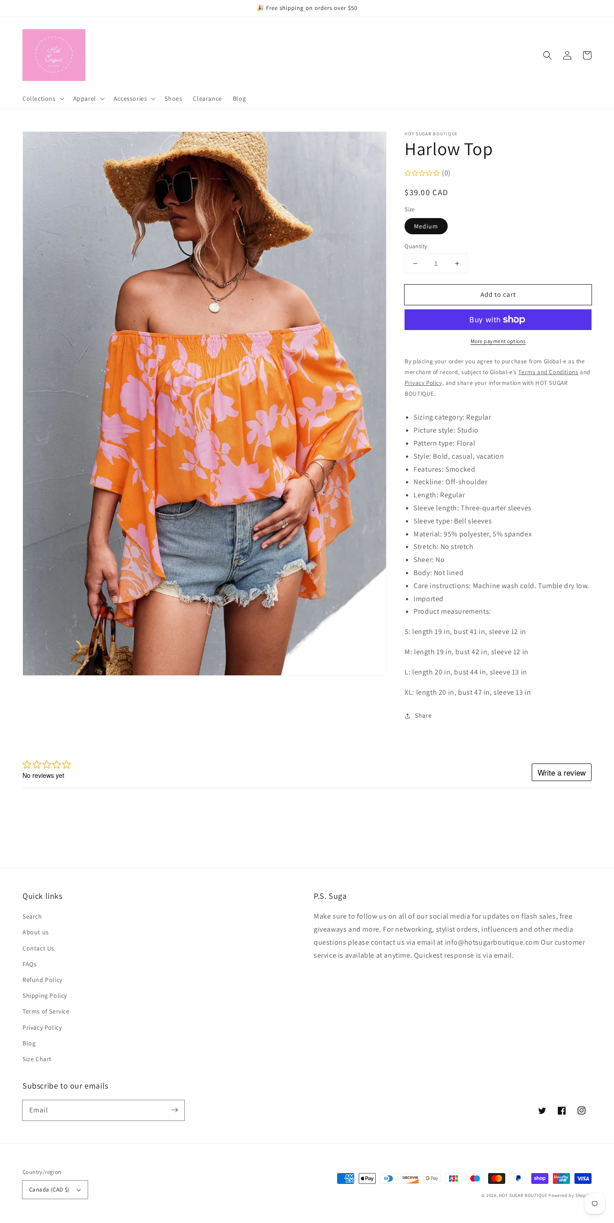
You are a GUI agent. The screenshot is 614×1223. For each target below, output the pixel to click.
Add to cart (498, 294)
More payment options (498, 341)
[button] (547, 55)
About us (35, 932)
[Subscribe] (174, 1110)
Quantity (416, 246)
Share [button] (423, 715)
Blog (29, 1043)
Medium (426, 226)
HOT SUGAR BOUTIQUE (523, 1195)
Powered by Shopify (570, 1195)
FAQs (29, 964)
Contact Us (38, 948)
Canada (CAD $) (49, 1189)
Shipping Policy (44, 995)
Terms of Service (46, 1011)
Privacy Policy (42, 1027)
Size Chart (37, 1059)
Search (32, 916)
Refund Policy (42, 980)
